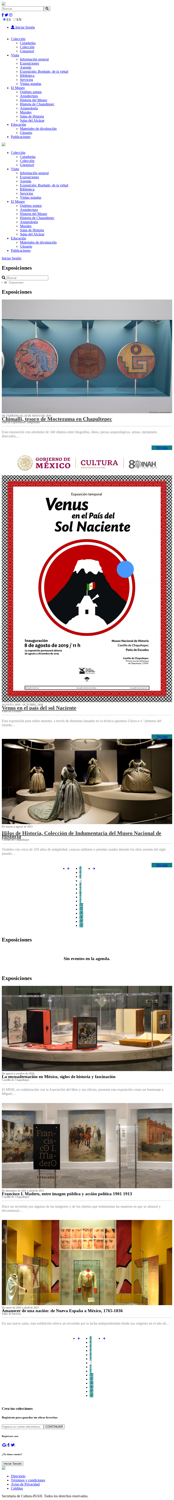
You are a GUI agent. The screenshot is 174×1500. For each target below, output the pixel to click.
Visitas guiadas (30, 84)
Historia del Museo (33, 100)
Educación (18, 124)
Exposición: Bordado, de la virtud (44, 71)
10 (81, 905)
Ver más (162, 448)
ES (9, 20)
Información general (34, 59)
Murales (25, 112)
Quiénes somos (31, 92)
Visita (15, 55)
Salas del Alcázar (32, 120)
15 (81, 925)
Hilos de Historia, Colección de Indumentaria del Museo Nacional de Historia (81, 834)
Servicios (26, 80)
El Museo (18, 88)
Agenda (25, 67)
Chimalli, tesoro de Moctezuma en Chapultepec (57, 419)
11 (81, 909)
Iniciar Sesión (24, 27)
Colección (18, 39)
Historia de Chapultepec (37, 104)
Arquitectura (29, 96)
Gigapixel (27, 51)
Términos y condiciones (28, 1480)
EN (19, 20)
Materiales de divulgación (38, 129)
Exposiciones (29, 63)
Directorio (18, 1476)
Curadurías (28, 43)
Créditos (17, 1488)
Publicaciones (21, 137)
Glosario (26, 133)
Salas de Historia (32, 116)
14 (81, 921)
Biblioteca (27, 75)
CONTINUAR (54, 1426)
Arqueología (29, 108)
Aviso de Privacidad (25, 1484)
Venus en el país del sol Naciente (39, 708)
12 (81, 913)
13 (81, 917)
